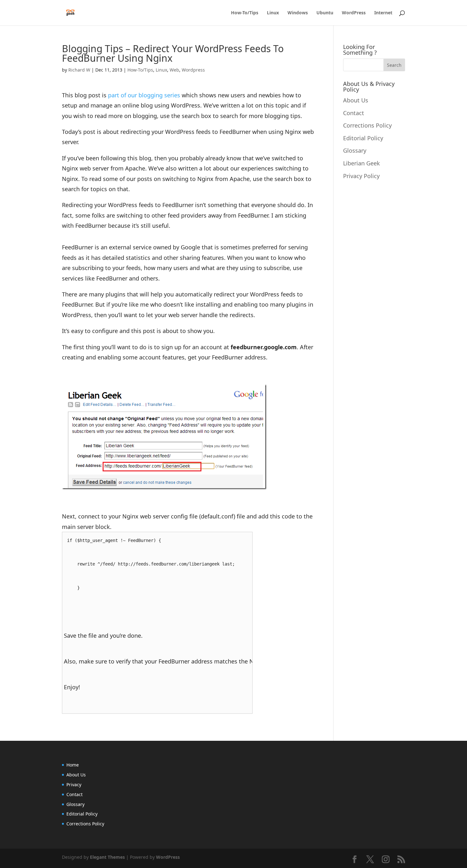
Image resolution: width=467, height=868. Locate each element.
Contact (353, 113)
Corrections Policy (367, 125)
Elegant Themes (107, 857)
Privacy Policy (361, 176)
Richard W (79, 70)
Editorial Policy (363, 138)
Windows (298, 13)
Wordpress (193, 70)
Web (174, 70)
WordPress (354, 13)
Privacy (73, 784)
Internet (383, 13)
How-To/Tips (244, 13)
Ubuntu (324, 13)
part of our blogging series (144, 95)
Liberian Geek (361, 163)
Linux (273, 13)
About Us (355, 100)
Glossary (354, 150)
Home (72, 765)
